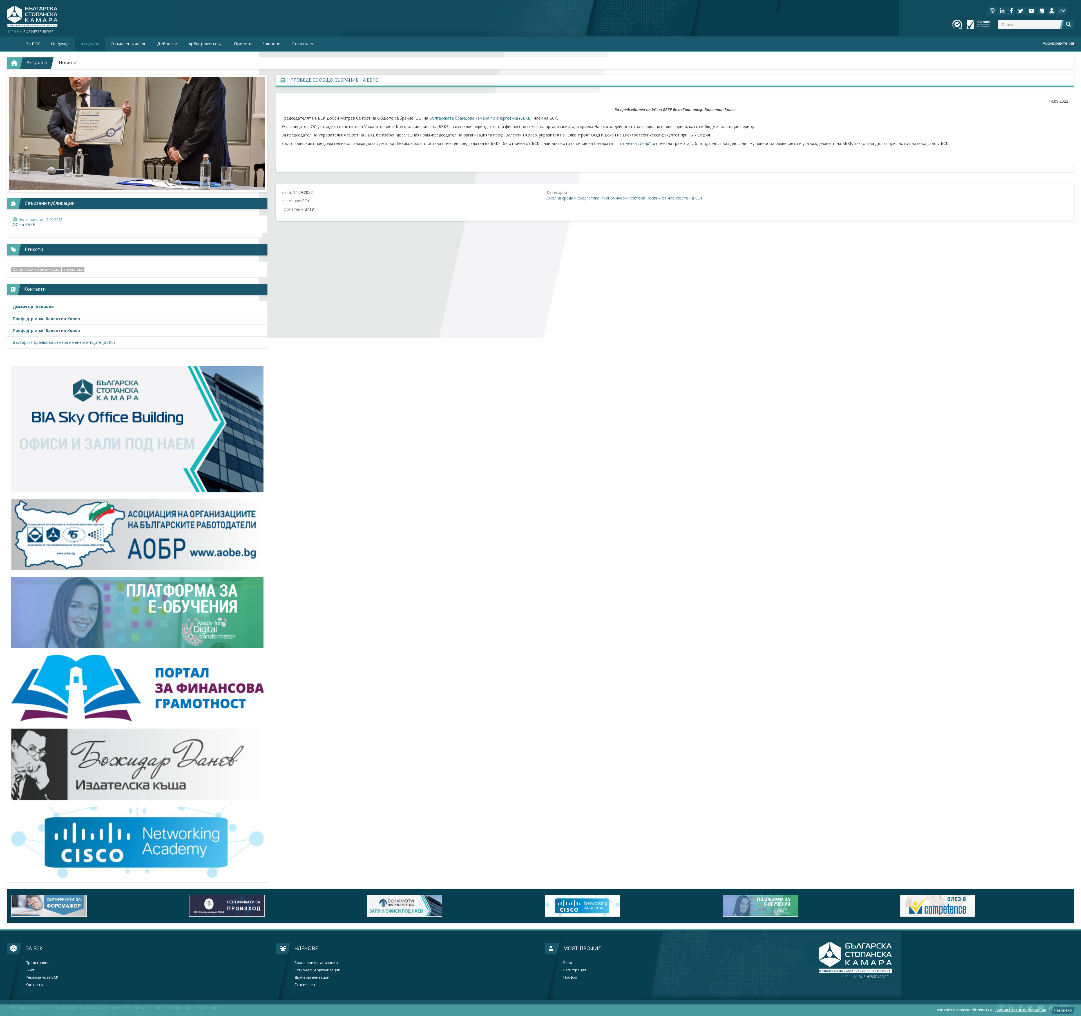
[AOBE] (137, 535)
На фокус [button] (60, 43)
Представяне (38, 963)
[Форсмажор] (96, 906)
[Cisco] (629, 906)
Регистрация (574, 970)
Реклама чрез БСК (42, 977)
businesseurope (865, 977)
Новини (67, 62)
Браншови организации (316, 963)
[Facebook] (1011, 11)
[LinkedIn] (1002, 11)
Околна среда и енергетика (573, 198)
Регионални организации (317, 970)
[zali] (451, 906)
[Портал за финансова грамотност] (137, 688)
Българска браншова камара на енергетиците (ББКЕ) (64, 342)
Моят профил (582, 948)
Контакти (34, 984)
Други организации (311, 977)
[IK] (137, 764)
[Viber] (992, 11)
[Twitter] (1020, 11)
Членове (306, 948)
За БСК (34, 948)
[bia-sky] (137, 429)
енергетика (73, 269)
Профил (570, 977)
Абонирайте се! (1058, 43)
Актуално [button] (90, 43)
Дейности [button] (167, 43)
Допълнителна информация (1020, 1009)
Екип (30, 970)
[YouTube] (1031, 11)
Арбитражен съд (206, 43)
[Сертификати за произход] (274, 906)
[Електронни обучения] (137, 612)
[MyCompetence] (985, 906)
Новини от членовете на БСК (674, 198)
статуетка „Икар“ (634, 143)
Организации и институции (36, 269)
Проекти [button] (243, 43)
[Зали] (1042, 11)
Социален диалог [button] (128, 43)
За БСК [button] (33, 43)
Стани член (303, 43)
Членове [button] (271, 43)
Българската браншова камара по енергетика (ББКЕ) (480, 118)
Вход (567, 963)
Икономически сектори (622, 198)
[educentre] (137, 842)
